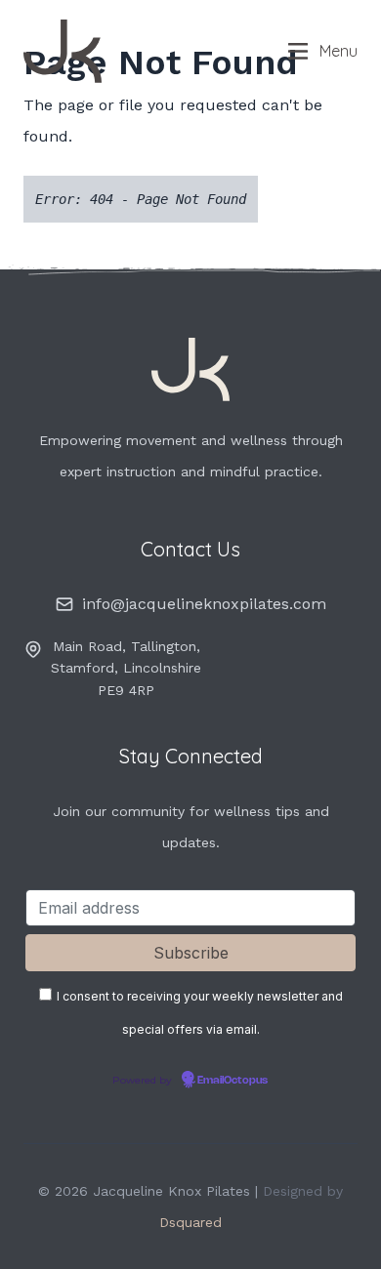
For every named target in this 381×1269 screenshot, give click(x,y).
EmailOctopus (232, 1080)
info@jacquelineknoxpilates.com (204, 603)
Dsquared (190, 1222)
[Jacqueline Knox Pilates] (129, 51)
